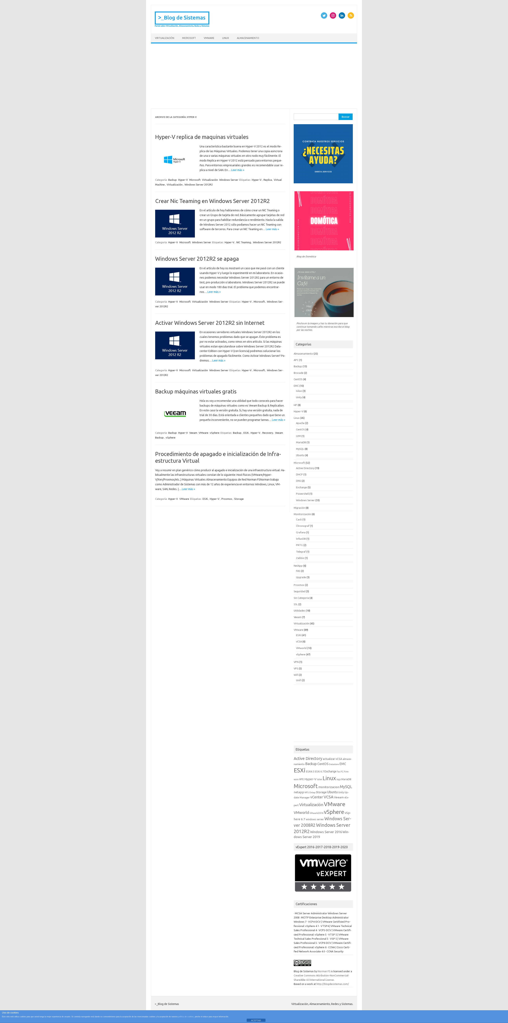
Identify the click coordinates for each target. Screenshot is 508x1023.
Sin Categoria (301, 597)
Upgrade (301, 577)
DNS (298, 480)
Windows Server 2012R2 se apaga (197, 259)
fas (338, 771)
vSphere (214, 432)
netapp (299, 792)
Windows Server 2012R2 (199, 184)
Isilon (299, 390)
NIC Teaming (243, 242)
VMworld (301, 648)
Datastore (334, 764)
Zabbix (300, 558)
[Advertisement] (254, 76)
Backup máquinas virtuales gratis (196, 391)
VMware (209, 38)
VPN (296, 662)
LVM (298, 436)
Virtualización (164, 38)
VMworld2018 (316, 813)
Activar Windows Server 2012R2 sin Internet (210, 323)
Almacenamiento (248, 38)
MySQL (300, 448)
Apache (300, 423)
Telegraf (301, 551)
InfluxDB (301, 538)
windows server (315, 819)
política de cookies (186, 1017)
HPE (301, 779)
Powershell (302, 493)
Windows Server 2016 (326, 832)
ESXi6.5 (310, 771)
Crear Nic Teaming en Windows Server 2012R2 (212, 201)
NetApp (298, 565)
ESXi (246, 432)
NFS (307, 792)
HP (295, 405)
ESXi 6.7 (319, 771)
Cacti (299, 519)
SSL (296, 604)
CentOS (298, 379)
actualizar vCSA (332, 759)
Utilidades (299, 610)
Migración (299, 507)
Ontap (312, 792)
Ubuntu (300, 455)
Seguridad (299, 591)
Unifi (298, 680)
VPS (296, 668)
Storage (239, 498)
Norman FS (324, 971)
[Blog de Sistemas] (182, 26)
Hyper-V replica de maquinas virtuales (201, 137)
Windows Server (228, 179)
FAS (298, 570)
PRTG (299, 545)
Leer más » (237, 170)
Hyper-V (183, 179)
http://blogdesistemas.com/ (333, 984)
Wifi (296, 674)
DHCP (299, 474)
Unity (299, 397)
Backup (172, 179)
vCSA (299, 641)
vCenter (316, 797)
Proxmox (226, 498)
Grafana (300, 532)
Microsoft (189, 38)
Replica (268, 179)
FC (342, 771)
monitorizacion (328, 787)
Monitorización (302, 514)
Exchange (301, 487)
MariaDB (301, 442)
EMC (296, 385)
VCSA (328, 797)
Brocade (298, 372)
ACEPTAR (256, 1020)
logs (339, 779)
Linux (225, 38)
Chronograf (302, 525)
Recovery (267, 432)
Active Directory (305, 468)
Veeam (193, 432)
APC (296, 360)
